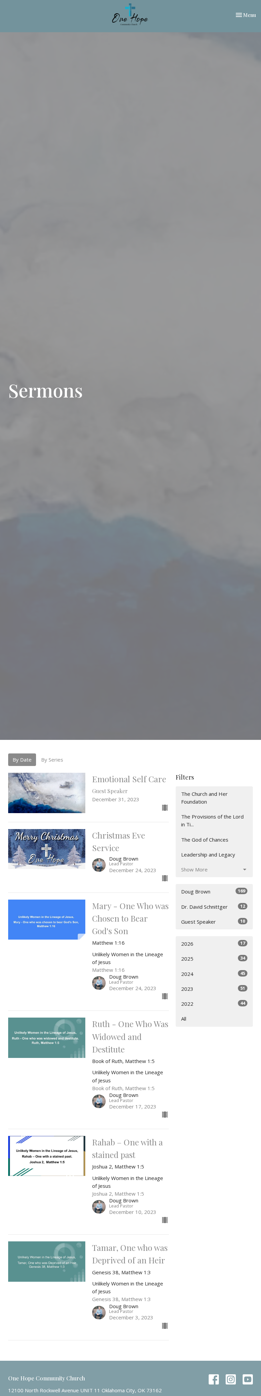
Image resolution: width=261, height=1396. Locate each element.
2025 (213, 958)
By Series (52, 759)
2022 (213, 1003)
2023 (213, 988)
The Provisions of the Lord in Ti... (212, 820)
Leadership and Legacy (208, 854)
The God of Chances (204, 839)
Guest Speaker (213, 921)
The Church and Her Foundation (204, 797)
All (183, 1018)
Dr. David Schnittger (213, 906)
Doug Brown (213, 891)
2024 (213, 973)
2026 (213, 943)
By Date (22, 759)
